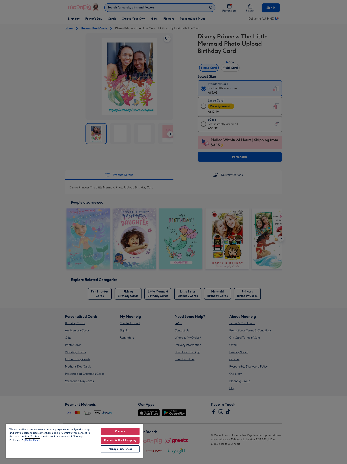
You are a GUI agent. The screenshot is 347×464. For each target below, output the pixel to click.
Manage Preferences (120, 449)
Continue (120, 431)
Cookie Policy (32, 440)
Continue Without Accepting (120, 440)
